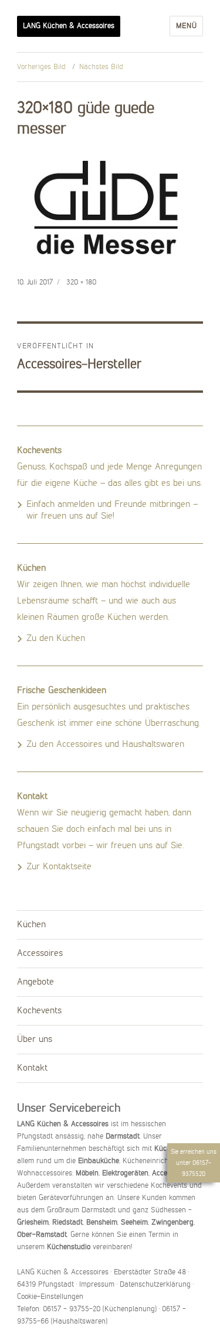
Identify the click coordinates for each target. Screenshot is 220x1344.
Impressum (96, 1284)
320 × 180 (81, 282)
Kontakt (32, 1068)
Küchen (31, 925)
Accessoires (40, 953)
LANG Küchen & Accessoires (68, 26)
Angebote (35, 982)
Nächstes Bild (101, 67)
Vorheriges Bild (41, 67)
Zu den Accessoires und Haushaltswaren (105, 744)
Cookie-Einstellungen (50, 1297)
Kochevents (39, 1011)
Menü (186, 26)
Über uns (34, 1039)
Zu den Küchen (55, 638)
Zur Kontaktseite (59, 867)
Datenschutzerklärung (155, 1284)
